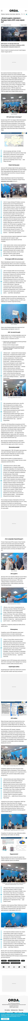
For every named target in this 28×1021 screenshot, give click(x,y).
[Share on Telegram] (8, 967)
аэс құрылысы (6, 963)
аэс (23, 960)
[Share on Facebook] (3, 967)
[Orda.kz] (14, 1002)
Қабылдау (5, 1018)
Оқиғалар (7, 14)
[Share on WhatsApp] (14, 967)
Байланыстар (14, 1010)
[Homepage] (14, 11)
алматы (4, 960)
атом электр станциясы (14, 960)
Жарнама (21, 1010)
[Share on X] (19, 967)
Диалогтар (18, 14)
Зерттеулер (12, 14)
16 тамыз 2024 (5, 25)
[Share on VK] (24, 967)
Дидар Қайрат (24, 25)
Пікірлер (3, 14)
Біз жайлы (7, 1010)
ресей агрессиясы (16, 963)
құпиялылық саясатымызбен (10, 1016)
